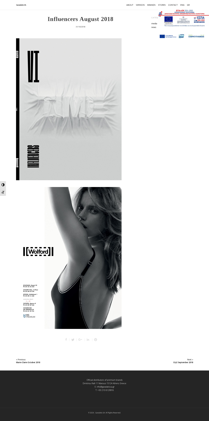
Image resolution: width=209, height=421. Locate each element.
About (129, 5)
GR (188, 5)
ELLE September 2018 (183, 362)
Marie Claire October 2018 (28, 362)
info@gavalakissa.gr (105, 386)
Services (140, 5)
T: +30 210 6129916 (105, 390)
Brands (151, 5)
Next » (190, 359)
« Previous (21, 359)
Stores (162, 5)
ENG (182, 5)
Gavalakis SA (21, 5)
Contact (173, 5)
